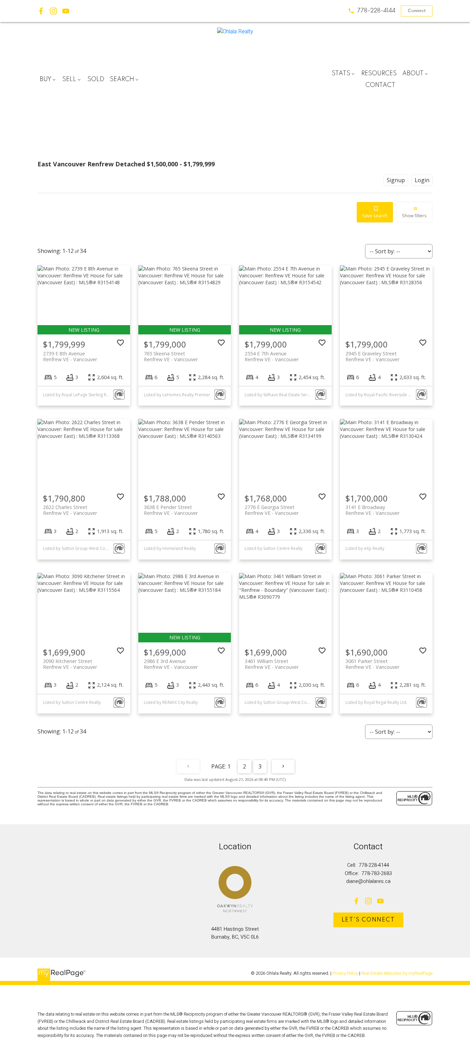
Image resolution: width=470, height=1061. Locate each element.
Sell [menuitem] (69, 79)
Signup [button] (396, 180)
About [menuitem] (413, 73)
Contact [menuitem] (380, 85)
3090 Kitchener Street (70, 664)
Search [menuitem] (122, 79)
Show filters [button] (414, 215)
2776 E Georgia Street (272, 510)
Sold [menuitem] (95, 79)
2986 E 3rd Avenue (171, 664)
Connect (417, 11)
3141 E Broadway (372, 510)
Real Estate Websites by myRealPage (396, 973)
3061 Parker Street (372, 664)
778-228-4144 (376, 11)
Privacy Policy (345, 973)
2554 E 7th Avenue (272, 356)
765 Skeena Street (171, 356)
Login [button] (422, 180)
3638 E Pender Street (171, 510)
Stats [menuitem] (341, 73)
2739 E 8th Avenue (70, 356)
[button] (371, 11)
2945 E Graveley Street (372, 356)
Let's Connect (368, 920)
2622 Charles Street (70, 510)
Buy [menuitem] (45, 79)
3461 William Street (272, 664)
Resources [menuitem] (379, 73)
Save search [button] (374, 215)
